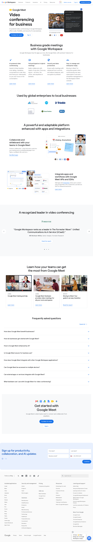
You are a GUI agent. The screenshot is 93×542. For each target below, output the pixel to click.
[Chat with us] (89, 538)
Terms (20, 535)
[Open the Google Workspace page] (9, 2)
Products (28, 2)
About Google (27, 535)
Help (45, 535)
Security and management (29, 483)
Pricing (45, 2)
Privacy (15, 535)
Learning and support (79, 483)
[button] (89, 538)
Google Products (37, 535)
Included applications (10, 483)
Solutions (20, 2)
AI (40, 2)
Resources (52, 2)
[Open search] (60, 2)
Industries (35, 2)
